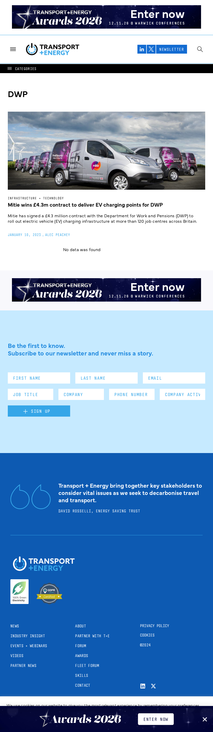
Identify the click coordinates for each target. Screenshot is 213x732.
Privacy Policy (154, 625)
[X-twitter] (153, 686)
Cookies (147, 635)
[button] (21, 68)
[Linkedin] (142, 686)
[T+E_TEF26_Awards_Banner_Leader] (106, 27)
